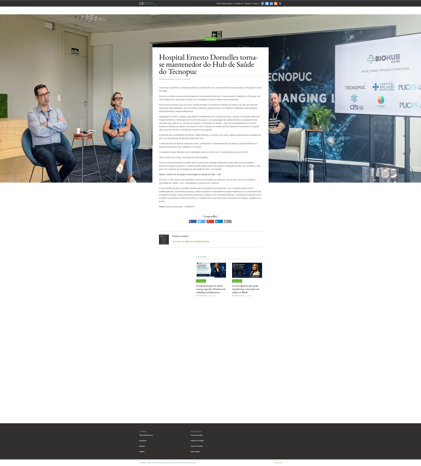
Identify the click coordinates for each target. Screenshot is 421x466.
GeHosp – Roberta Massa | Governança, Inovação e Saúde (148, 4)
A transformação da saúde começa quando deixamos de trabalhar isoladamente (211, 289)
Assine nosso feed (196, 435)
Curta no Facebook (197, 446)
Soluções (247, 3)
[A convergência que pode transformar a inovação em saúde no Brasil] (247, 270)
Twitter (267, 3)
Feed (275, 3)
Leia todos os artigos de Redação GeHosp (190, 241)
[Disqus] (210, 331)
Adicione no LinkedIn (197, 440)
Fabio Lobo (278, 462)
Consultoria (238, 3)
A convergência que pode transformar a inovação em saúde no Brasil (245, 289)
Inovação (210, 38)
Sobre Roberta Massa (225, 3)
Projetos (255, 3)
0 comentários (185, 79)
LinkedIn (271, 3)
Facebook (262, 3)
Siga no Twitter (195, 451)
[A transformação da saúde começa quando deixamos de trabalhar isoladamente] (211, 270)
